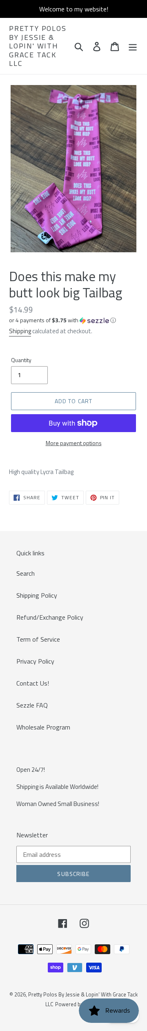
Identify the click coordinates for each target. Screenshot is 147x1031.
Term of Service (38, 639)
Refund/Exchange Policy (49, 617)
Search (25, 573)
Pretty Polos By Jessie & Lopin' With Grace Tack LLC (38, 46)
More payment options (74, 443)
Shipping (20, 331)
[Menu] (133, 46)
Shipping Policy (36, 595)
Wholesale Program (43, 727)
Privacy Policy (35, 661)
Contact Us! (32, 683)
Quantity (21, 360)
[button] (73, 320)
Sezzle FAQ (32, 705)
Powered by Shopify (78, 1004)
